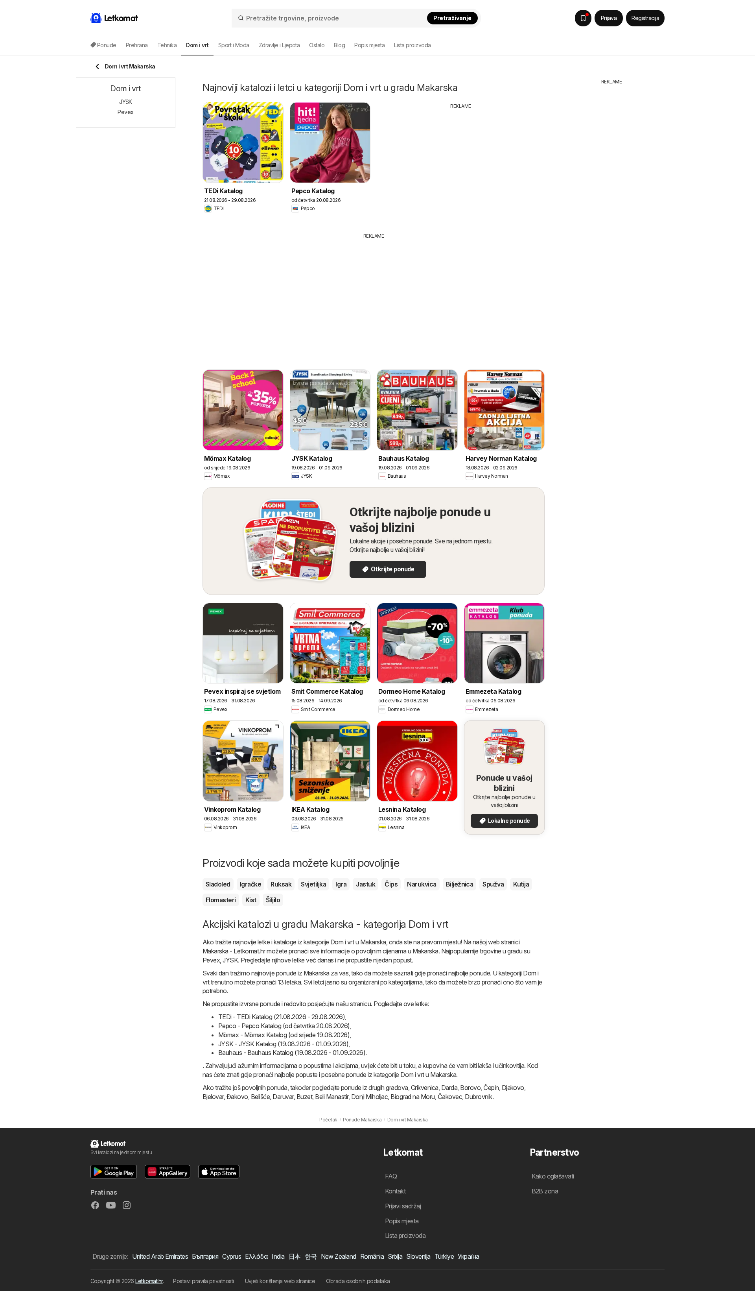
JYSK (230, 960)
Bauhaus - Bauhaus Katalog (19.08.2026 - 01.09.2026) (291, 1052)
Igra (340, 884)
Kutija (521, 884)
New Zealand (338, 1256)
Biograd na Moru (412, 1097)
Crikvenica (424, 1088)
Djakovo (513, 1088)
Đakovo (237, 1097)
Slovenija (418, 1256)
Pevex (211, 960)
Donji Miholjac (369, 1097)
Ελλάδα (256, 1256)
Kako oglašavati (553, 1176)
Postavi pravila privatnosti (203, 1281)
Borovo (470, 1088)
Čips (391, 884)
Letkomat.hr (148, 1281)
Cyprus (231, 1256)
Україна (468, 1256)
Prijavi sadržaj (403, 1206)
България (205, 1256)
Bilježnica (459, 884)
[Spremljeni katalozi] (583, 18)
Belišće (260, 1097)
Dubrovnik (478, 1097)
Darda (449, 1088)
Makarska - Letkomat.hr (234, 951)
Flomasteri (221, 900)
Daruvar (283, 1097)
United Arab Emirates (160, 1256)
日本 (295, 1256)
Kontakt (395, 1191)
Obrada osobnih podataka (358, 1281)
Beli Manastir (331, 1097)
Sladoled (218, 884)
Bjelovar (213, 1097)
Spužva (493, 884)
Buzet (304, 1097)
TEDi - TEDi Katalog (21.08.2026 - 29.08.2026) (281, 1017)
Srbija (395, 1256)
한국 (311, 1256)
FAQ (391, 1176)
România (372, 1256)
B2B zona (545, 1191)
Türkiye (444, 1256)
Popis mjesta (369, 45)
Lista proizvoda (412, 45)
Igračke (250, 884)
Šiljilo (273, 900)
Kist (250, 900)
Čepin (491, 1088)
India (278, 1256)
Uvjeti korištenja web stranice (280, 1281)
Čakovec (450, 1097)
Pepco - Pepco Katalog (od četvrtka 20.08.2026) (284, 1026)
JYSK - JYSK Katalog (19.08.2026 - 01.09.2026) (283, 1044)
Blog (339, 45)
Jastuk (365, 884)
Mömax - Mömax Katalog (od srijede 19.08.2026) (284, 1035)
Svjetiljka (313, 884)
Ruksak (281, 884)
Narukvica (421, 884)
